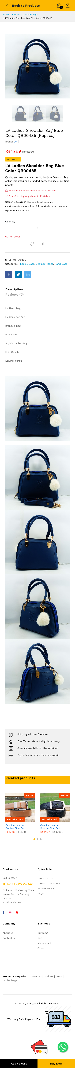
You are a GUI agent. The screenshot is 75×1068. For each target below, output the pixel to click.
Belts (60, 976)
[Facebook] (3, 912)
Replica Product (13, 159)
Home (6, 14)
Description (14, 289)
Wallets (49, 976)
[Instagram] (10, 912)
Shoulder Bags (44, 263)
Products (17, 14)
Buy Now (56, 1063)
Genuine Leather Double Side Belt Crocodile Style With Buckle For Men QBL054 (52, 827)
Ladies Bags (31, 14)
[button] (34, 839)
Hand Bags (61, 263)
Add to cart (19, 1063)
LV (15, 141)
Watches (37, 976)
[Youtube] (17, 912)
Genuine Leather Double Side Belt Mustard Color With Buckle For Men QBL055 (16, 827)
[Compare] (43, 243)
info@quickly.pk (12, 902)
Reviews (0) (14, 294)
